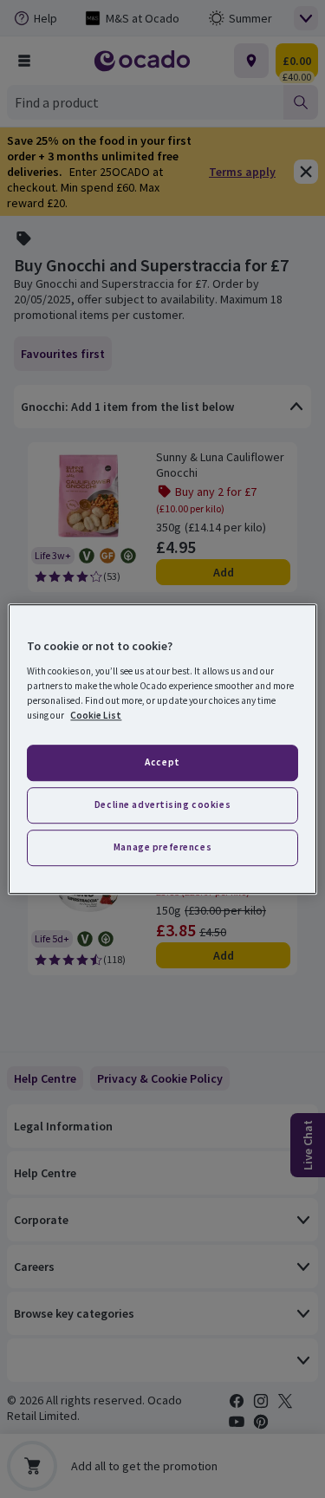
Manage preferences (162, 847)
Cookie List (95, 715)
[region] (162, 749)
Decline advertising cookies (162, 804)
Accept (162, 762)
